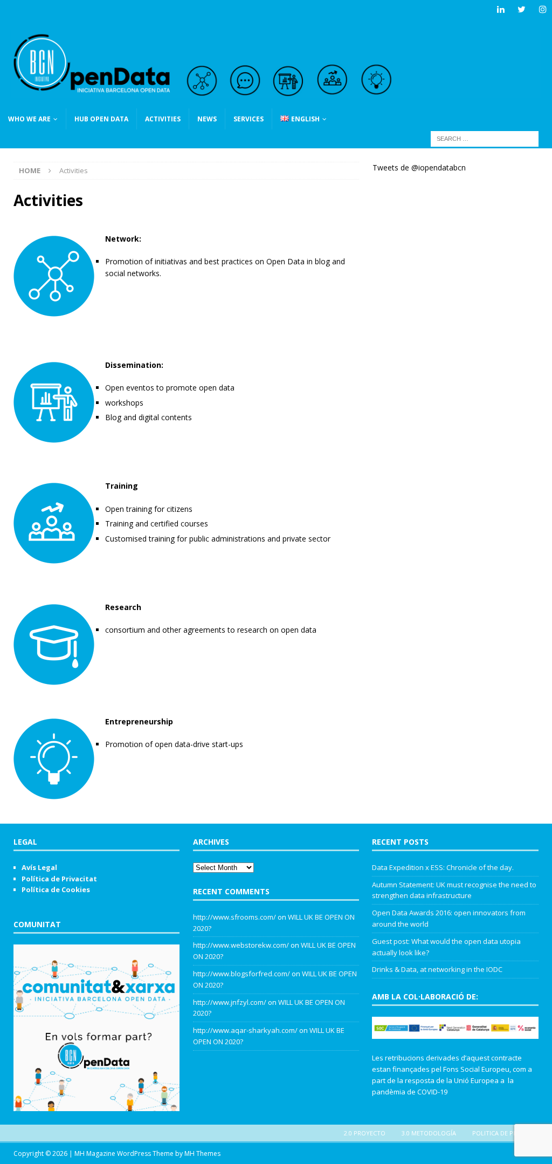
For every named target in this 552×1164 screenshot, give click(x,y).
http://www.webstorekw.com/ (241, 945)
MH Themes (202, 1153)
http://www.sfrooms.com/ (234, 917)
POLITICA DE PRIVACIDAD (508, 1133)
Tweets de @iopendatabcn (419, 167)
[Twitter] (521, 9)
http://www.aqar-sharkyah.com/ (245, 1030)
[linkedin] (500, 9)
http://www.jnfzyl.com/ (229, 1002)
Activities (163, 119)
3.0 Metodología (429, 1133)
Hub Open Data (101, 119)
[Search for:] (485, 138)
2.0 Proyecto (364, 1133)
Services (248, 119)
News (207, 119)
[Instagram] (542, 9)
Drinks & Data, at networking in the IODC (437, 969)
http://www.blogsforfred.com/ (241, 973)
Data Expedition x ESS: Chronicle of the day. (443, 867)
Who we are (29, 119)
